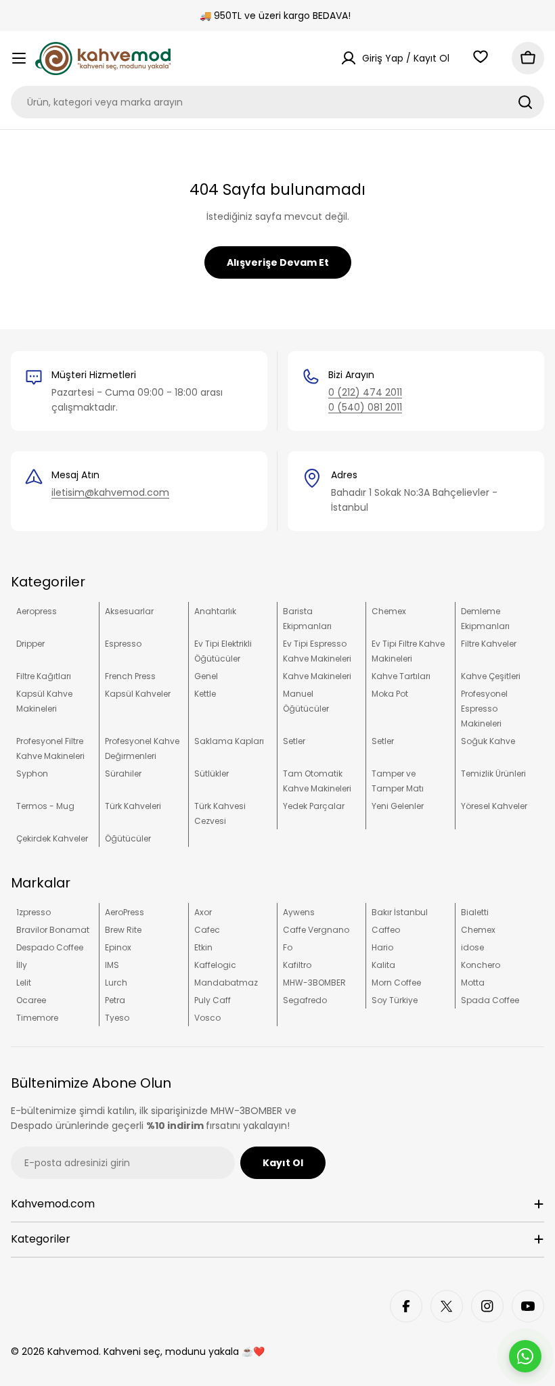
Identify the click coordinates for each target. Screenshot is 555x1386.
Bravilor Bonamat (52, 929)
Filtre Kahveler (488, 643)
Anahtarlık (215, 611)
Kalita (383, 965)
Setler (294, 741)
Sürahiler (123, 773)
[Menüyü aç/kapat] (19, 58)
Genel (206, 676)
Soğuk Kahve (488, 741)
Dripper (30, 643)
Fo (287, 947)
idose (472, 947)
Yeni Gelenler (398, 806)
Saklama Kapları (229, 741)
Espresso (123, 643)
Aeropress (36, 611)
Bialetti (475, 912)
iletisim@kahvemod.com (110, 492)
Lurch (116, 982)
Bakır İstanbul (400, 912)
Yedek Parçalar (314, 806)
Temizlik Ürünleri (493, 773)
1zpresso (33, 912)
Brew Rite (123, 929)
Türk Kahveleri (133, 806)
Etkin (203, 947)
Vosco (207, 1017)
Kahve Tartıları (401, 676)
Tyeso (117, 1017)
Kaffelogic (215, 965)
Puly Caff (212, 1000)
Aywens (299, 912)
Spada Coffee (490, 1000)
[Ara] (525, 102)
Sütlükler (211, 773)
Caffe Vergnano (316, 929)
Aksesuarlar (129, 611)
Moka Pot (390, 693)
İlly (21, 965)
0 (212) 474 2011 (365, 392)
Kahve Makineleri (317, 676)
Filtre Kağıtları (43, 676)
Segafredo (305, 1000)
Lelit (23, 982)
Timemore (37, 1017)
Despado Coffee (49, 947)
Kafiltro (297, 965)
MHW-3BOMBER (314, 982)
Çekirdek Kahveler (52, 838)
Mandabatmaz (226, 982)
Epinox (118, 947)
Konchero (480, 965)
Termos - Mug (45, 806)
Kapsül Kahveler (138, 693)
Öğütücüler (128, 838)
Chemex (389, 611)
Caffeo (386, 929)
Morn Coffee (396, 982)
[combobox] (277, 102)
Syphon (32, 773)
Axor (203, 912)
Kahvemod (73, 1351)
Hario (382, 947)
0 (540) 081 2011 (365, 407)
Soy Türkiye (395, 1000)
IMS (112, 965)
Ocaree (31, 1000)
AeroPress (124, 912)
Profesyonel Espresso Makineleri (484, 708)
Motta (473, 982)
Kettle (205, 693)
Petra (115, 1000)
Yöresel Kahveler (494, 806)
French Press (130, 676)
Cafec (207, 929)
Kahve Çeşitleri (490, 676)
